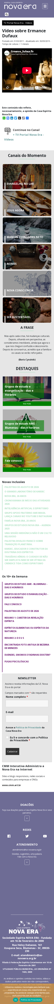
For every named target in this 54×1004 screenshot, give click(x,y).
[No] (50, 993)
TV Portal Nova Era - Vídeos (17, 22)
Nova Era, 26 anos (15, 496)
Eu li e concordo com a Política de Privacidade (29, 739)
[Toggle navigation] (6, 14)
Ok (15, 1000)
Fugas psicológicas (17, 661)
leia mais (27, 403)
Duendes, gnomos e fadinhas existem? (27, 654)
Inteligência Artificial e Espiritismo (26, 508)
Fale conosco (13, 604)
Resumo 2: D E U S (14, 637)
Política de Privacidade (28, 727)
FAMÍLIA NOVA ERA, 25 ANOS (20, 520)
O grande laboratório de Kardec (25, 491)
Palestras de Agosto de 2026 (22, 487)
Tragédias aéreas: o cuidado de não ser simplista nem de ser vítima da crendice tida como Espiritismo (26, 560)
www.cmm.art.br (11, 785)
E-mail (9, 712)
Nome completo (17, 696)
